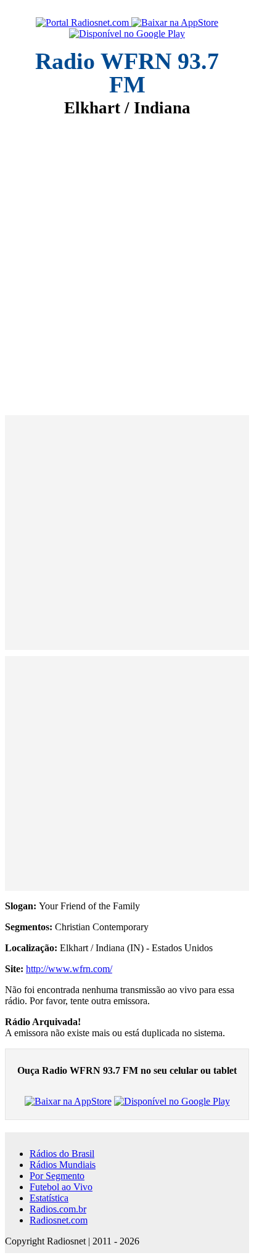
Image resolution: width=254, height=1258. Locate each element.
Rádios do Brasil (62, 1153)
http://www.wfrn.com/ (69, 969)
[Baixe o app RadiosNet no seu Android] (127, 33)
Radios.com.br (58, 1209)
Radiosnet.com (59, 1220)
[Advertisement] (127, 257)
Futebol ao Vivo (61, 1187)
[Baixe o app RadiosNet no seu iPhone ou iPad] (174, 22)
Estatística (49, 1198)
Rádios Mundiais (63, 1164)
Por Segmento (57, 1176)
